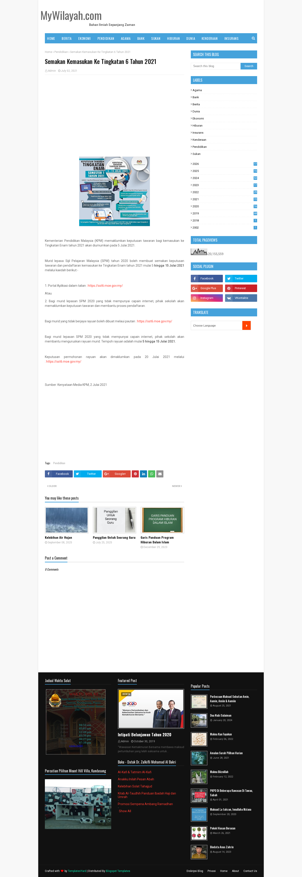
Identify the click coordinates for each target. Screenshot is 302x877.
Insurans (198, 132)
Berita (196, 104)
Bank (196, 97)
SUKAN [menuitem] (156, 38)
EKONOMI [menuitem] (84, 38)
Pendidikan (61, 52)
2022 (225, 192)
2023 (225, 185)
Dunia (196, 111)
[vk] (241, 298)
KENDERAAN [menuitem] (210, 38)
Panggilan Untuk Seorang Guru (114, 537)
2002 (224, 227)
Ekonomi (198, 118)
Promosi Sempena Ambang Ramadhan (145, 804)
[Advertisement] (114, 110)
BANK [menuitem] (141, 38)
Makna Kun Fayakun (221, 734)
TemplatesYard (77, 871)
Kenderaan (199, 139)
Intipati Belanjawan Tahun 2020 (144, 734)
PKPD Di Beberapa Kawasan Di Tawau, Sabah (231, 793)
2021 (225, 199)
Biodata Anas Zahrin (221, 847)
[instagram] (207, 298)
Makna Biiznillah (219, 772)
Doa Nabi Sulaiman (220, 715)
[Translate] (246, 325)
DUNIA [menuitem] (190, 38)
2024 (225, 178)
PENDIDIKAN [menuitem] (105, 38)
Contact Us (250, 871)
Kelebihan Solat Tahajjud (135, 786)
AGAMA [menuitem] (126, 38)
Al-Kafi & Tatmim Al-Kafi (134, 772)
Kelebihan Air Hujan (58, 537)
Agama (197, 90)
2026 (225, 163)
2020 (225, 206)
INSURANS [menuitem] (231, 38)
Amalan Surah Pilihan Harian (226, 753)
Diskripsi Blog (195, 871)
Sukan (197, 154)
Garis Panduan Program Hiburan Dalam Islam (157, 539)
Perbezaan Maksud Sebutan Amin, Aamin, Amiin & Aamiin (229, 698)
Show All (125, 811)
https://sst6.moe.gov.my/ (105, 285)
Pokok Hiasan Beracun (222, 828)
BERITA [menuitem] (67, 38)
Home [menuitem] (51, 38)
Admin (52, 70)
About (235, 871)
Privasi (212, 871)
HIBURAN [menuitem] (173, 38)
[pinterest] (241, 288)
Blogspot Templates (118, 871)
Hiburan (198, 125)
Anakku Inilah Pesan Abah (136, 779)
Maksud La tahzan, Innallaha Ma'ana (230, 809)
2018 (224, 220)
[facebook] (207, 278)
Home (48, 52)
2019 (225, 213)
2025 (225, 171)
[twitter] (241, 278)
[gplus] (207, 288)
